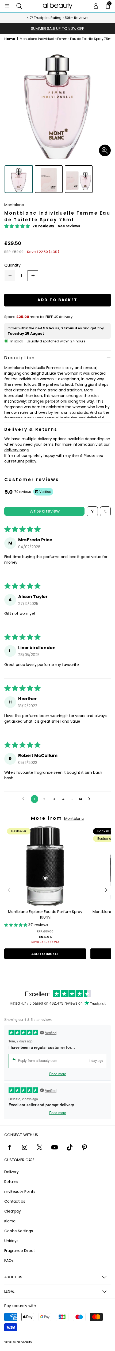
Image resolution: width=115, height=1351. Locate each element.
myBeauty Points (19, 1191)
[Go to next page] (90, 799)
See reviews (69, 226)
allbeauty (24, 1342)
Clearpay (12, 1211)
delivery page (16, 450)
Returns (11, 1181)
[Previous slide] (9, 890)
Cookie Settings (18, 1231)
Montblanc (14, 204)
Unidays (11, 1240)
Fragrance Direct (19, 1250)
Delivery (11, 1171)
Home (9, 38)
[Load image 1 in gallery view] (19, 179)
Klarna (10, 1221)
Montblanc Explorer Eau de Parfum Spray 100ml (45, 914)
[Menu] (7, 6)
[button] (19, 6)
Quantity (12, 265)
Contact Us (14, 1201)
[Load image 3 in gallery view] (79, 179)
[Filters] (92, 511)
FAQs (8, 1260)
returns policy (23, 461)
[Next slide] (106, 890)
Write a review (44, 511)
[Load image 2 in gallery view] (49, 179)
